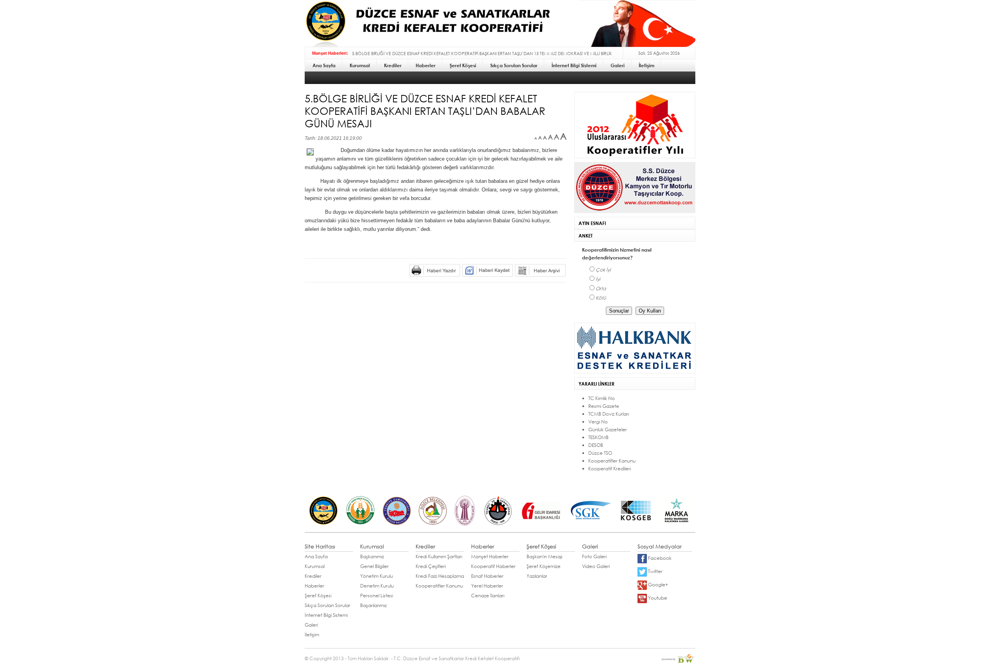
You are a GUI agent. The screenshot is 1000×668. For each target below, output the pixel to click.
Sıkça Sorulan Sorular (327, 605)
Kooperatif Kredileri (609, 468)
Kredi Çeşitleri (431, 566)
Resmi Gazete (603, 406)
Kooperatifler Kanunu (612, 460)
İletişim (312, 634)
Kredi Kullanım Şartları (439, 556)
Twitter (654, 571)
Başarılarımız (373, 605)
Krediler (313, 576)
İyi (598, 279)
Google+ (657, 584)
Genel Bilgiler (374, 566)
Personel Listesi (376, 595)
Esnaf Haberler (487, 576)
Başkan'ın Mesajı (544, 556)
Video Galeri (596, 566)
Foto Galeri (594, 556)
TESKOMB (598, 437)
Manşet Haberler (490, 556)
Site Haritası (320, 546)
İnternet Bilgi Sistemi (326, 615)
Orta (601, 288)
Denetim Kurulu (377, 585)
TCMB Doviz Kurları (608, 414)
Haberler (314, 585)
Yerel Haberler (487, 585)
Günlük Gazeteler (607, 429)
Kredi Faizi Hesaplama (440, 576)
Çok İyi (603, 269)
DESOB (595, 445)
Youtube (657, 598)
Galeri (311, 625)
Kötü (601, 298)
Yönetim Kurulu (376, 576)
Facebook (659, 558)
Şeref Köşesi (318, 595)
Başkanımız (372, 556)
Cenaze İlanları (487, 595)
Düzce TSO (600, 453)
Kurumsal (315, 566)
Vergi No (598, 421)
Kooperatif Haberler (493, 566)
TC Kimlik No (601, 398)
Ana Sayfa (316, 556)
